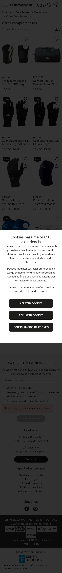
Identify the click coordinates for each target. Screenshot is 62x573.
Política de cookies (36, 291)
